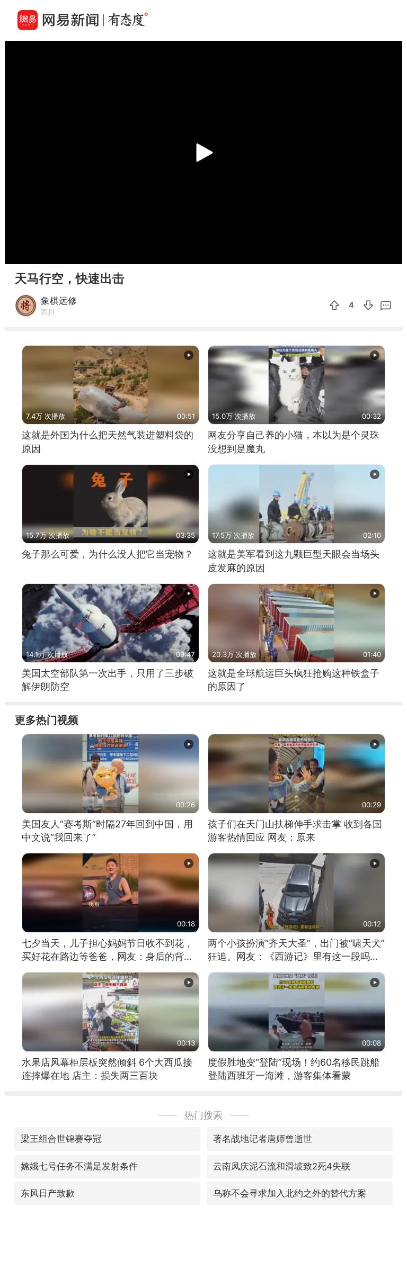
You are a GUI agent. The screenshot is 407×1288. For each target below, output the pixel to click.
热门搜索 (203, 1115)
